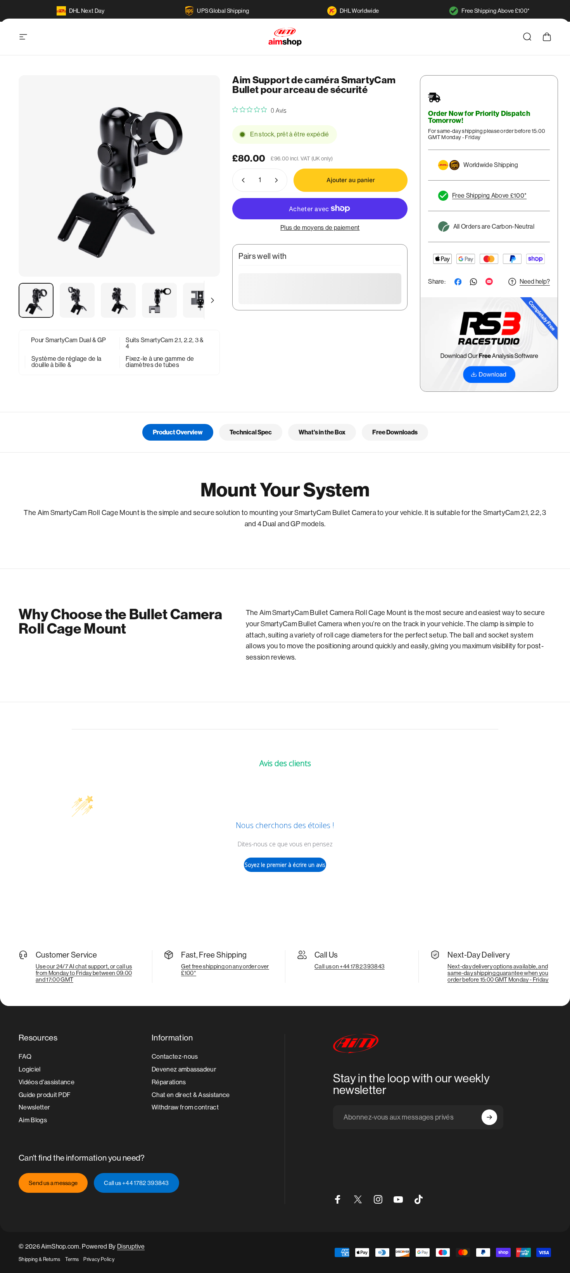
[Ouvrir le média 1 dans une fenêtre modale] (119, 175)
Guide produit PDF (45, 1095)
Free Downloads (395, 432)
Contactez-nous (175, 1056)
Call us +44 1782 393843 (136, 1183)
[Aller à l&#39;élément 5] (200, 300)
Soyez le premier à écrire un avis (285, 864)
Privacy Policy (98, 1259)
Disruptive (131, 1246)
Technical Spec (251, 432)
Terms (72, 1259)
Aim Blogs (33, 1120)
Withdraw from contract (185, 1107)
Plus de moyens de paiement (319, 227)
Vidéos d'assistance (46, 1082)
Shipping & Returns (39, 1259)
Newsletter (34, 1107)
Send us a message (53, 1183)
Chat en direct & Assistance (191, 1095)
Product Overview (178, 432)
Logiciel (30, 1069)
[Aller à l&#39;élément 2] (77, 300)
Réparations (169, 1082)
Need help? (535, 281)
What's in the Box (322, 432)
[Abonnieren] (489, 1117)
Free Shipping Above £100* (495, 10)
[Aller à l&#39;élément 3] (118, 300)
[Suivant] (200, 190)
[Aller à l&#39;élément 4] (159, 300)
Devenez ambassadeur (184, 1069)
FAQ (25, 1056)
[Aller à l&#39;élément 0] (36, 300)
